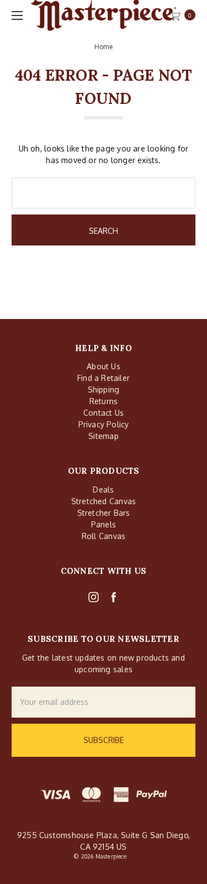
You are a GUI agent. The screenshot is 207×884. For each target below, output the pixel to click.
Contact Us (103, 412)
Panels (103, 524)
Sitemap (103, 436)
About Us (103, 366)
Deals (103, 489)
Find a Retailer (103, 378)
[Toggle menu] (15, 15)
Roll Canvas (103, 536)
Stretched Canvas (103, 501)
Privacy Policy (103, 424)
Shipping (104, 389)
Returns (103, 401)
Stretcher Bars (103, 512)
